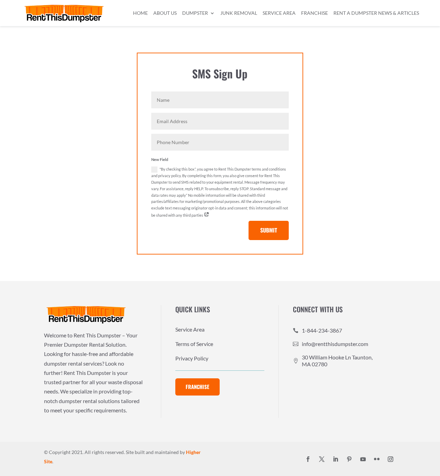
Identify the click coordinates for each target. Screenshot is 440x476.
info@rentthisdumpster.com (335, 343)
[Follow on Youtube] (363, 459)
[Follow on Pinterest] (349, 459)
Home (140, 13)
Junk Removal (238, 13)
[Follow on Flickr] (376, 459)
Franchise (314, 13)
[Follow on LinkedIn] (335, 459)
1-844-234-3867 (322, 330)
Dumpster (195, 13)
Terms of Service (194, 344)
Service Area (279, 13)
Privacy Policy (191, 358)
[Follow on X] (321, 459)
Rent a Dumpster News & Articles (376, 13)
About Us (165, 13)
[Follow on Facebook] (308, 459)
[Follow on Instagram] (390, 459)
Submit (268, 230)
